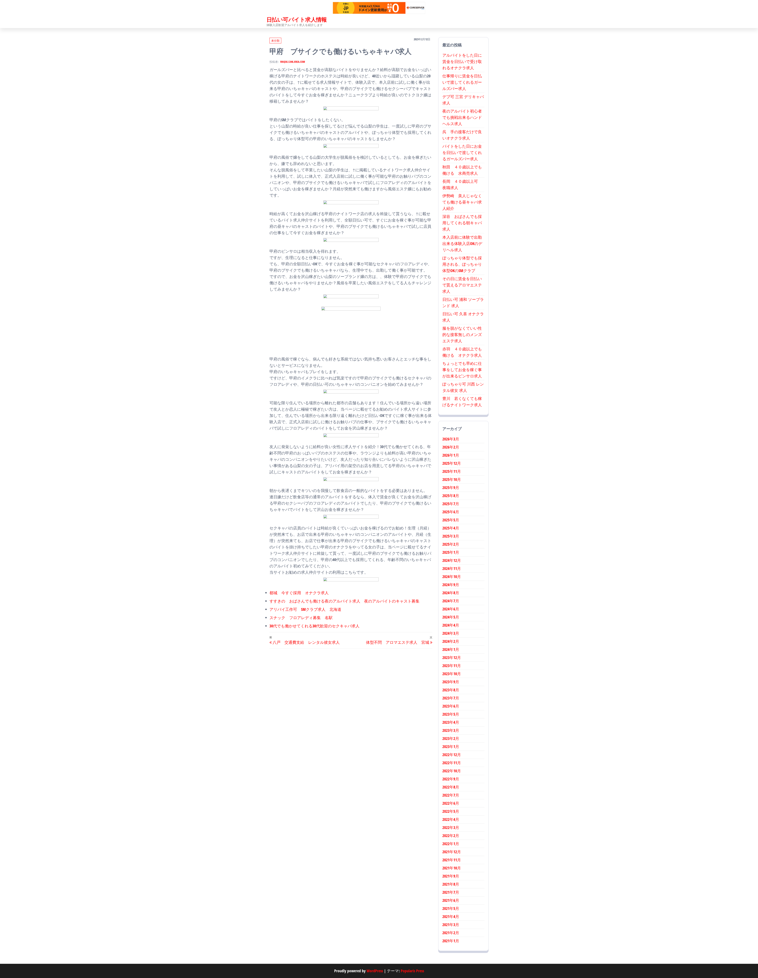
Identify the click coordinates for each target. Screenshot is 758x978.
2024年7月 (450, 601)
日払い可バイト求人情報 (296, 19)
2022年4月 (450, 819)
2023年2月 (450, 738)
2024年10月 (451, 576)
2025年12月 (451, 463)
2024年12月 (451, 560)
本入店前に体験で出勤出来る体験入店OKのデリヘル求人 (462, 243)
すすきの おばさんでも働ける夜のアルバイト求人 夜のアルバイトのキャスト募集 (344, 601)
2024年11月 (451, 568)
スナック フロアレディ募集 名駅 (301, 617)
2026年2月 (450, 447)
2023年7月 (450, 698)
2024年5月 (450, 617)
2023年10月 (451, 673)
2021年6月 (450, 900)
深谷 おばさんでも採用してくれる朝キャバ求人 (462, 223)
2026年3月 (450, 439)
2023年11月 (451, 665)
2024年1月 (450, 649)
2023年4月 (450, 722)
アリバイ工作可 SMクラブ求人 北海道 (305, 609)
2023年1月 (450, 746)
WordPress (375, 970)
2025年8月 (450, 495)
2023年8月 (450, 690)
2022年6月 (450, 803)
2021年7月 (450, 892)
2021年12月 (451, 851)
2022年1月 (450, 843)
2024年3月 (450, 633)
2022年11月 (451, 762)
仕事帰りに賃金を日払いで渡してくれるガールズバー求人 (462, 82)
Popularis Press (412, 970)
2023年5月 (450, 714)
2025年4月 (450, 528)
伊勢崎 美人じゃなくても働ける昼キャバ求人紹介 (462, 202)
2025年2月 (450, 544)
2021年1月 (450, 940)
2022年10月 (451, 770)
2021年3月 (450, 924)
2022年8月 (450, 787)
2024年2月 (450, 641)
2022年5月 (450, 811)
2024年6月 (450, 609)
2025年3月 (450, 536)
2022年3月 (450, 827)
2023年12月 (451, 657)
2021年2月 (450, 932)
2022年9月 (450, 779)
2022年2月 (450, 835)
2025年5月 (450, 520)
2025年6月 (450, 511)
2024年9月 (450, 584)
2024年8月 (450, 592)
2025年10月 (451, 479)
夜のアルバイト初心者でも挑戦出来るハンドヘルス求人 (462, 117)
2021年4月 (450, 916)
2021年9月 (450, 876)
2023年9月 (450, 681)
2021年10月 (451, 868)
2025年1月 (450, 552)
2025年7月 (450, 503)
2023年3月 (450, 730)
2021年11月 (451, 860)
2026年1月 (450, 455)
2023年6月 (450, 706)
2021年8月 (450, 884)
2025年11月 (451, 471)
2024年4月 (450, 625)
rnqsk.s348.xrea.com (292, 62)
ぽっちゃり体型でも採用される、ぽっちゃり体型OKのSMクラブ (462, 264)
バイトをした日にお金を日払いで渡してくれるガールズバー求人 (462, 152)
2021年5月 (450, 908)
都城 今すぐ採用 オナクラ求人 (299, 592)
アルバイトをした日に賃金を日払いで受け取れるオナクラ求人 (462, 61)
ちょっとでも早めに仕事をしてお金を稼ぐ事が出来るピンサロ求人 (462, 370)
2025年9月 (450, 487)
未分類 (275, 40)
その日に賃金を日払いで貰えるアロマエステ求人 (462, 285)
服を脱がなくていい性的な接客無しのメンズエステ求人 (462, 335)
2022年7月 (450, 795)
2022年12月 (451, 754)
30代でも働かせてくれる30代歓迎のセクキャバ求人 (314, 626)
